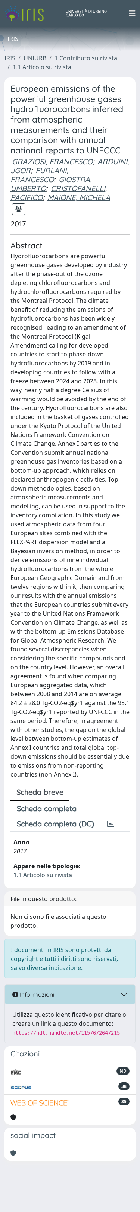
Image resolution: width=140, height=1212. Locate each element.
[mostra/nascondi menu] (132, 13)
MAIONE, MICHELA (78, 197)
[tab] (110, 824)
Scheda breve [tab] (39, 792)
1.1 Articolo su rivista (42, 67)
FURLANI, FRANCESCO (39, 175)
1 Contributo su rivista (86, 58)
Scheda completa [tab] (47, 808)
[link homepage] (27, 13)
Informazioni (36, 994)
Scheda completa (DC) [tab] (55, 823)
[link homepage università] (89, 13)
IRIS (9, 58)
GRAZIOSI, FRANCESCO (52, 161)
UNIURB (35, 58)
